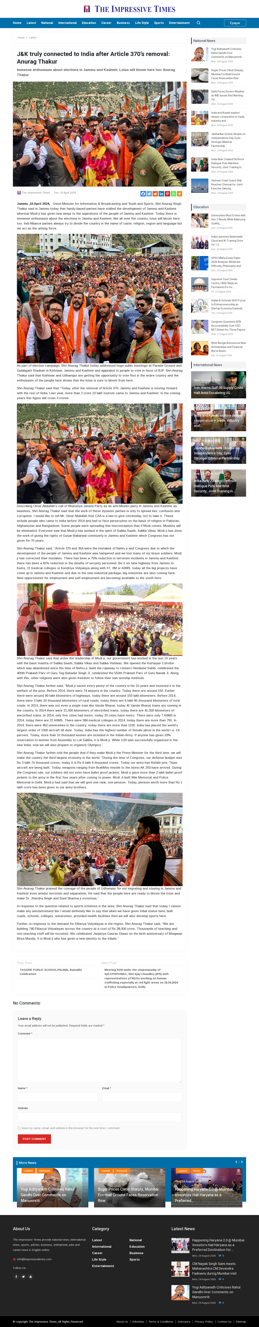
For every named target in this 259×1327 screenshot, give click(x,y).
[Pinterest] (167, 193)
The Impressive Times (36, 192)
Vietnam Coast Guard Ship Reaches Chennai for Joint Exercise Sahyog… (227, 185)
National (47, 23)
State (196, 1170)
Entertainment (179, 23)
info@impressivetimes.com (34, 1259)
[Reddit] (155, 193)
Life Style (142, 23)
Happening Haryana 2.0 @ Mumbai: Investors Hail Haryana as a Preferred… (204, 1195)
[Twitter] (149, 193)
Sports (159, 23)
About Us (122, 1321)
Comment (25, 1033)
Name (22, 1088)
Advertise (138, 1321)
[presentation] (236, 1162)
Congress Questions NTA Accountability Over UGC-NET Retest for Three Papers (228, 326)
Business (123, 23)
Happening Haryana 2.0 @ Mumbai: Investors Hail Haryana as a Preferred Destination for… (218, 1245)
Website (23, 1108)
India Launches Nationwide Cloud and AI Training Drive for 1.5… (227, 241)
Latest (31, 23)
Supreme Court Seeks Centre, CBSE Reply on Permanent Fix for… (224, 283)
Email (106, 1088)
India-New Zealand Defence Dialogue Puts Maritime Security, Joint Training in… (227, 163)
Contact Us (224, 1321)
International (67, 23)
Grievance (184, 1321)
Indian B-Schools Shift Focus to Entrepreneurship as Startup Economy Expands (228, 304)
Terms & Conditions (160, 1321)
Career (106, 23)
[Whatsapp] (173, 193)
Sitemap (241, 1321)
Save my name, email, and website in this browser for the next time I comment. (71, 1128)
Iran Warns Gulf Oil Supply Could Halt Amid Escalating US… (218, 390)
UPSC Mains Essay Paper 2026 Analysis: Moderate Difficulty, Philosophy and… (227, 262)
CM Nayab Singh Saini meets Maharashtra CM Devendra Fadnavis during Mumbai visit (214, 1269)
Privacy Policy (204, 1321)
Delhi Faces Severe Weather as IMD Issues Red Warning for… (228, 96)
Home (17, 23)
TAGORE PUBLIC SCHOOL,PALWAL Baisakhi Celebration (51, 972)
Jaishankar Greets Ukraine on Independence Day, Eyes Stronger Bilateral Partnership (228, 140)
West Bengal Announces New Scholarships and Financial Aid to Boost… (228, 347)
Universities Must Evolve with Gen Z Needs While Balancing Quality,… (228, 219)
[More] (179, 193)
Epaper (235, 23)
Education (89, 23)
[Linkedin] (161, 193)
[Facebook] (143, 193)
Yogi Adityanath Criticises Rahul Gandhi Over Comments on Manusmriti (226, 53)
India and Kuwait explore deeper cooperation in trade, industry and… (228, 117)
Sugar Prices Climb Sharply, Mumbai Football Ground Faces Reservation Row (227, 74)
